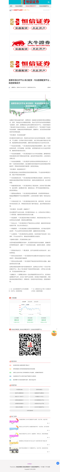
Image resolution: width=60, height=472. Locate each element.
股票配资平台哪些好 (39, 393)
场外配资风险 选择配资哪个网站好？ (21, 365)
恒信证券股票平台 (44, 6)
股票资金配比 (39, 389)
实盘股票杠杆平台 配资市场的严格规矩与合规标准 (24, 376)
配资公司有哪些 (19, 407)
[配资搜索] (48, 2)
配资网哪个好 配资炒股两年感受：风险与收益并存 (24, 379)
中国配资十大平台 (39, 396)
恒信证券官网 (46, 10)
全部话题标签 (30, 410)
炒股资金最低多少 (19, 400)
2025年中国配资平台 (39, 407)
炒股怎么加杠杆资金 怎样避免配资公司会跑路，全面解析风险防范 (28, 372)
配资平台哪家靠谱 (19, 393)
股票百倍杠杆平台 (32, 87)
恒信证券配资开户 (31, 6)
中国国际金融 (19, 389)
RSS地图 (42, 466)
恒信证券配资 (18, 6)
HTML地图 (47, 466)
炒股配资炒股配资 (19, 403)
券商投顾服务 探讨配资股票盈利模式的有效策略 (24, 369)
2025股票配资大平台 (39, 400)
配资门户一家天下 (19, 396)
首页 (11, 6)
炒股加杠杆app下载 (39, 403)
